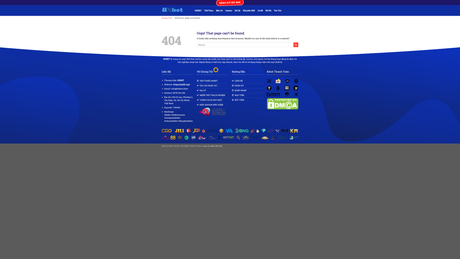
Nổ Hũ (268, 10)
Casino (228, 10)
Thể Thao (208, 10)
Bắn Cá (219, 10)
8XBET (198, 10)
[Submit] (295, 44)
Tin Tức (277, 10)
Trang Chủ (167, 18)
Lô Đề (260, 10)
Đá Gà (237, 10)
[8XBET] (176, 10)
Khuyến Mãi (249, 10)
